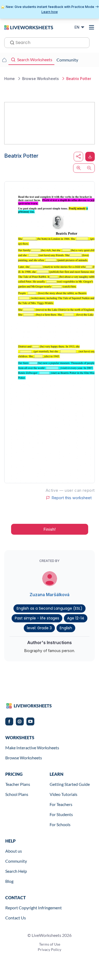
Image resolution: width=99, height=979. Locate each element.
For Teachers (61, 804)
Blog (9, 881)
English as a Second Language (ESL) (49, 608)
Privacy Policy (49, 949)
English (66, 628)
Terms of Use (49, 944)
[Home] (28, 27)
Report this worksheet (71, 498)
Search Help (16, 871)
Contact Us (15, 917)
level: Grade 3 (39, 628)
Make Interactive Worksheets (32, 747)
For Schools (60, 824)
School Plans (16, 794)
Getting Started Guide (70, 784)
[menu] (91, 27)
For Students (61, 814)
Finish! (50, 529)
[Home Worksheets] (4, 60)
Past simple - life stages (37, 618)
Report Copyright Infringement (33, 907)
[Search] (10, 42)
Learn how (49, 12)
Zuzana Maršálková (49, 594)
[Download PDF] (90, 156)
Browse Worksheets (23, 757)
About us (13, 850)
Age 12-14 (75, 618)
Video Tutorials (63, 794)
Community (16, 860)
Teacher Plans (17, 784)
